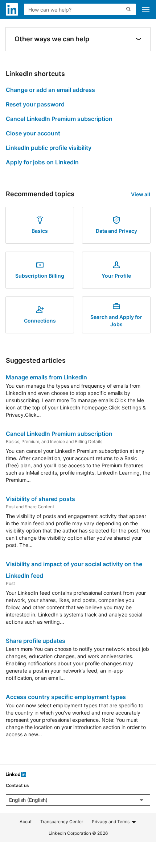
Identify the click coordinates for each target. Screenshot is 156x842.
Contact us (17, 785)
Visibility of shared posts (40, 498)
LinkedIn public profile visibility (48, 147)
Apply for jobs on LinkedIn (42, 162)
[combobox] (73, 9)
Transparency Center (61, 821)
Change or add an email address (50, 89)
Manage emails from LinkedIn (46, 377)
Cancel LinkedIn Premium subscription (59, 118)
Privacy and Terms (111, 821)
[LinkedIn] (16, 775)
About (26, 821)
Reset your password (35, 104)
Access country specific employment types (66, 696)
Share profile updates (35, 640)
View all (140, 194)
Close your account (33, 133)
